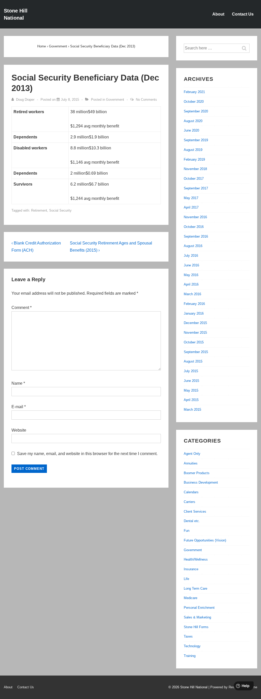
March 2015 (192, 409)
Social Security (60, 210)
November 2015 (195, 332)
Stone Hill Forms (196, 627)
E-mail (17, 407)
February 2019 (194, 159)
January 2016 (194, 313)
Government (115, 99)
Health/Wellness (196, 559)
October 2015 (194, 342)
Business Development (201, 482)
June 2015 (191, 381)
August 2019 (193, 150)
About (218, 14)
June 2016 (191, 265)
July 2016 (191, 255)
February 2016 (194, 304)
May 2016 (191, 275)
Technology (192, 646)
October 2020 (194, 101)
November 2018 (195, 169)
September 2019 (196, 140)
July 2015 (191, 371)
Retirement (39, 210)
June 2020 (191, 130)
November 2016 (195, 217)
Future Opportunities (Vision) (205, 540)
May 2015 (191, 390)
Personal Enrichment (199, 608)
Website (18, 430)
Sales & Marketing (197, 617)
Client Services (195, 511)
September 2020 (196, 111)
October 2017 (194, 178)
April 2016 (191, 284)
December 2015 (195, 323)
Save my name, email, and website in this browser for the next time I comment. (87, 453)
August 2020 (193, 121)
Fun (186, 531)
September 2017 (196, 188)
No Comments (146, 99)
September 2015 (196, 352)
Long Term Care (195, 588)
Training (189, 656)
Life (186, 579)
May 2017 (191, 198)
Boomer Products (197, 473)
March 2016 (192, 294)
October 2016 (194, 227)
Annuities (191, 463)
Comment (21, 307)
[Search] (247, 48)
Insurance (191, 569)
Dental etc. (192, 521)
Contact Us (243, 14)
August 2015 (193, 361)
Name (16, 383)
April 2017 (191, 207)
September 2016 (196, 236)
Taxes (188, 636)
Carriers (189, 502)
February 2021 (194, 92)
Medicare (190, 598)
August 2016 (193, 246)
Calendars (191, 492)
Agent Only (192, 454)
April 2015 (191, 400)
